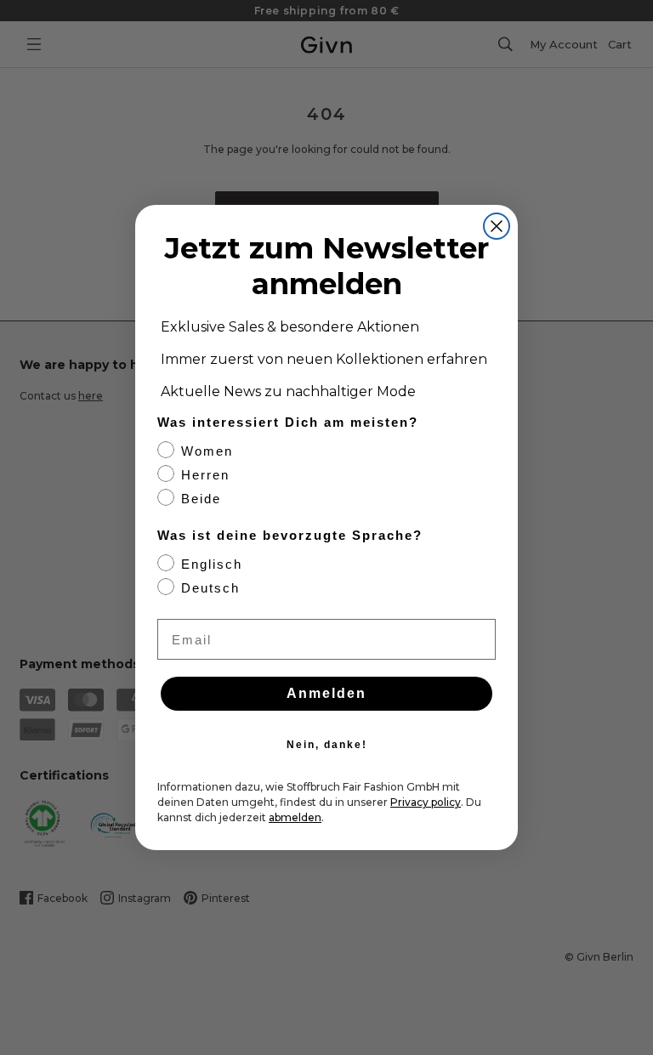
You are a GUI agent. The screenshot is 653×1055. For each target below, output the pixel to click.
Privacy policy (425, 802)
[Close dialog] (496, 226)
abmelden (295, 817)
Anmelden (326, 693)
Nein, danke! (327, 745)
